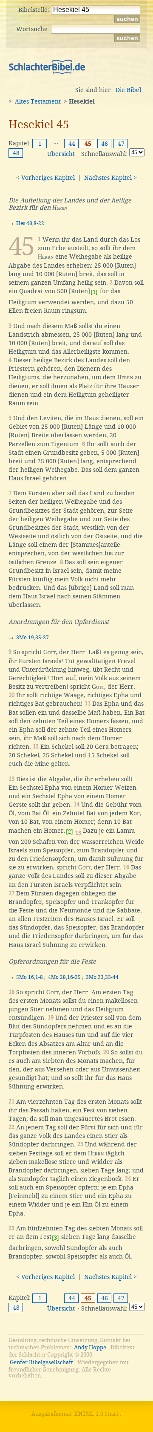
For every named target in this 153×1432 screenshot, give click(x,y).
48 (16, 153)
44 (71, 143)
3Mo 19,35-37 (32, 638)
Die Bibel (128, 90)
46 (104, 143)
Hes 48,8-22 (30, 223)
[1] (94, 292)
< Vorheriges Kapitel (45, 177)
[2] (69, 832)
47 (121, 143)
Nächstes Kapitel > (110, 177)
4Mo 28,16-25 (64, 977)
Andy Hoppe (90, 1347)
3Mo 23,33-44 (102, 977)
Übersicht (61, 153)
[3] (55, 1238)
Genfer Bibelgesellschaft (41, 1362)
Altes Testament (38, 101)
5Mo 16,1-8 (29, 977)
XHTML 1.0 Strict (96, 1414)
